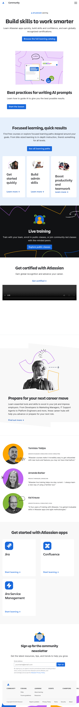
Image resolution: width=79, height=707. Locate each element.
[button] (11, 3)
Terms (56, 702)
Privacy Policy (46, 702)
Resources (38, 695)
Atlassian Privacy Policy (38, 672)
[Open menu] (75, 3)
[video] (39, 292)
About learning (39, 692)
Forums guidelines (26, 695)
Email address (18, 661)
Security (63, 702)
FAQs (22, 692)
